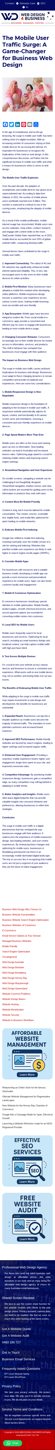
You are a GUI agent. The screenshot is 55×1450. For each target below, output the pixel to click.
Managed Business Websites (16, 941)
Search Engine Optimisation (16, 951)
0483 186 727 (11, 1342)
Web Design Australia (13, 962)
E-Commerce (9, 930)
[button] (12, 1443)
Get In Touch (11, 1352)
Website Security (10, 1015)
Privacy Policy (11, 1386)
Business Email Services (18, 1359)
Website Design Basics (14, 999)
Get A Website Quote (16, 1329)
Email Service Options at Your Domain (21, 935)
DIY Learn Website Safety (16, 1374)
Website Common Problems (16, 993)
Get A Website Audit (15, 1335)
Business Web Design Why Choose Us (22, 909)
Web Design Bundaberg (14, 972)
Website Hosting (10, 1004)
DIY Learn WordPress (15, 1377)
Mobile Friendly (9, 946)
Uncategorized (9, 956)
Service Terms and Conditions (22, 1409)
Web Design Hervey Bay (14, 978)
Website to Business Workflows (18, 1020)
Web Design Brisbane (13, 967)
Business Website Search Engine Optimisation (25, 920)
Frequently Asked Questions (21, 1368)
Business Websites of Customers (19, 925)
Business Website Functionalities (18, 914)
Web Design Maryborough (15, 983)
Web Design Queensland (14, 988)
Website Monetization (13, 1009)
